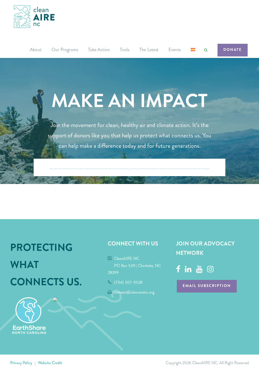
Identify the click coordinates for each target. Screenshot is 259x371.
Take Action (99, 49)
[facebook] (178, 269)
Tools (124, 49)
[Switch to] (193, 52)
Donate (232, 49)
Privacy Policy (21, 363)
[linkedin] (188, 269)
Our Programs (65, 49)
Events (174, 49)
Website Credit (50, 363)
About (35, 49)
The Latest (148, 49)
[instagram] (210, 269)
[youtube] (199, 269)
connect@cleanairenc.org (134, 292)
